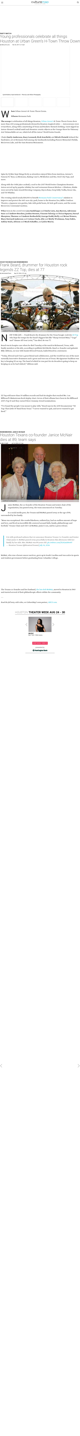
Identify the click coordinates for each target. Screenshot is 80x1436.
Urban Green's (47, 121)
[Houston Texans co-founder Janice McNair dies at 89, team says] (40, 473)
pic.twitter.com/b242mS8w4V (59, 542)
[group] (7, 102)
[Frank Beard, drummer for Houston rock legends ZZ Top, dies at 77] (40, 303)
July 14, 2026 (44, 545)
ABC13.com (52, 602)
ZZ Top (75, 335)
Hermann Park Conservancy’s (51, 197)
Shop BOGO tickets (40, 643)
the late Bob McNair (44, 589)
